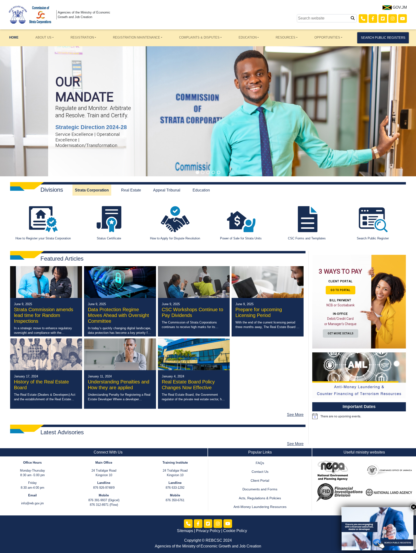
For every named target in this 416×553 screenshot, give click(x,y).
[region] (208, 111)
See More (295, 415)
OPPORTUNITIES (327, 37)
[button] (197, 172)
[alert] (359, 416)
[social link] (363, 18)
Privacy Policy (208, 531)
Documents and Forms (259, 489)
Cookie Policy (235, 531)
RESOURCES (285, 37)
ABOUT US (43, 37)
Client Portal (260, 480)
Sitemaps (185, 531)
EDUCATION (248, 37)
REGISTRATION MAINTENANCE (136, 37)
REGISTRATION (82, 37)
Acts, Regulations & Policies (260, 498)
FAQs (260, 463)
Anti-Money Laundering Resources (260, 507)
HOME (14, 37)
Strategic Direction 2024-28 (91, 127)
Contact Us (260, 472)
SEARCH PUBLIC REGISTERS (383, 38)
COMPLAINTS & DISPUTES (199, 37)
